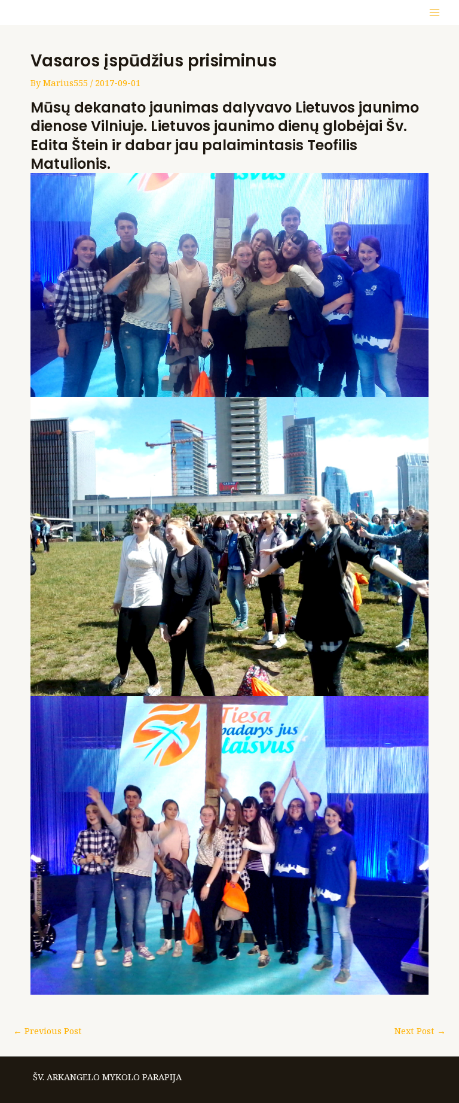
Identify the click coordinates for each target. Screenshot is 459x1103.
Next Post (420, 1031)
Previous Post (47, 1031)
